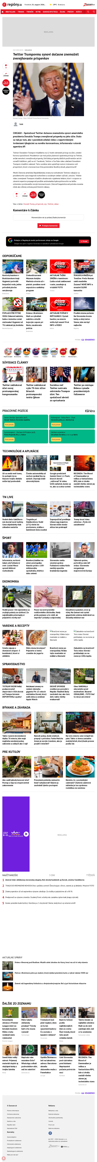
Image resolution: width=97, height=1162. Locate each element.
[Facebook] (50, 1133)
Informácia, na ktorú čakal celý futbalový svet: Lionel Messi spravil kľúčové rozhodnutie (11, 565)
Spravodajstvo (11, 1137)
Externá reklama (53, 1114)
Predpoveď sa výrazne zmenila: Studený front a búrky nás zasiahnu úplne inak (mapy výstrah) (41, 897)
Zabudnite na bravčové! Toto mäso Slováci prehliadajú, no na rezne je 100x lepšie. (84, 652)
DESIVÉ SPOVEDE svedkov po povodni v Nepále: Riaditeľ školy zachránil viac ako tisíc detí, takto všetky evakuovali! (60, 693)
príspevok (39, 204)
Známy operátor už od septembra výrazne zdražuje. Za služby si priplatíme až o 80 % (38, 891)
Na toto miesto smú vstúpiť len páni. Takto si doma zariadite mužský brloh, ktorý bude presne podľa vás (80, 740)
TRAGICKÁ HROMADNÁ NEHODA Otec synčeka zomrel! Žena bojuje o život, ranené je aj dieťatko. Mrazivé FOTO (49, 885)
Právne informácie (13, 1110)
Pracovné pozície (15, 411)
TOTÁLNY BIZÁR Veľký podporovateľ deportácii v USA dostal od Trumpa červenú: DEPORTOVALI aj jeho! (12, 691)
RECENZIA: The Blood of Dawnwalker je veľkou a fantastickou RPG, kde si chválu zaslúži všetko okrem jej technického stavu (84, 480)
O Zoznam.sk (12, 1106)
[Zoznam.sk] (54, 1147)
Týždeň (90, 875)
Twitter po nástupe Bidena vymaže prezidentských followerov (83, 390)
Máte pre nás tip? (12, 1155)
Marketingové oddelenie (15, 1151)
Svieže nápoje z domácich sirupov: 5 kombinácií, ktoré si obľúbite (11, 652)
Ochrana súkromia (13, 1114)
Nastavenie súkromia (14, 1118)
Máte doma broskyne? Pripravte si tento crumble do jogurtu (36, 651)
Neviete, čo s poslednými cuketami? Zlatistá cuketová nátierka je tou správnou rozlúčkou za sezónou (78, 784)
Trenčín (29, 12)
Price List (51, 1125)
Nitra (38, 12)
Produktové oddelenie (14, 1140)
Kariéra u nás (11, 1121)
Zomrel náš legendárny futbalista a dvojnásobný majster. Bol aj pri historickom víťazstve (50, 983)
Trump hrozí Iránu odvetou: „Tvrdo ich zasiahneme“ (82, 522)
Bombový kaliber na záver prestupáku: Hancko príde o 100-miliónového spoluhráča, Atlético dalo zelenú (35, 567)
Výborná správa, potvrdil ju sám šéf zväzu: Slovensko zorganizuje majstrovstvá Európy (83, 565)
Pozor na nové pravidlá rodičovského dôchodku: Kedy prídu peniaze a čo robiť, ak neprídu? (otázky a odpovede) (47, 614)
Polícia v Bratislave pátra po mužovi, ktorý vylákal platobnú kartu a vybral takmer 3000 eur (51, 973)
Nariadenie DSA (12, 1128)
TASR (21, 124)
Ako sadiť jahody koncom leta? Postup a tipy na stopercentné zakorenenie (15, 783)
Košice (79, 12)
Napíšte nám (11, 1125)
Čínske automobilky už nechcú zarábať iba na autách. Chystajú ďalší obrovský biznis (36, 477)
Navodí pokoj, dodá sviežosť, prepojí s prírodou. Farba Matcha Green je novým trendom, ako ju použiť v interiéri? (48, 740)
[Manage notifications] (4, 1158)
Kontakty (10, 1132)
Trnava (21, 12)
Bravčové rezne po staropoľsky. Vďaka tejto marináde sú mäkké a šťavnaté (58, 652)
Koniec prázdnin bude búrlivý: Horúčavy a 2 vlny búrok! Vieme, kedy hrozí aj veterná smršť (40, 903)
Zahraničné (28, 50)
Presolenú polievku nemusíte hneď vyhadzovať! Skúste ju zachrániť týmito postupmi (47, 783)
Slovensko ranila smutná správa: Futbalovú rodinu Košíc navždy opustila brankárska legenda (60, 565)
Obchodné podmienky (55, 1118)
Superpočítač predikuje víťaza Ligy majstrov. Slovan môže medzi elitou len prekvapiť (60, 523)
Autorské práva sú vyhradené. (58, 1141)
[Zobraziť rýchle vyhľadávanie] (88, 11)
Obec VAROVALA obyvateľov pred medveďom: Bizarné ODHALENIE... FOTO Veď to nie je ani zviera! (84, 691)
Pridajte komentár (50, 225)
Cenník (50, 1121)
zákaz (56, 204)
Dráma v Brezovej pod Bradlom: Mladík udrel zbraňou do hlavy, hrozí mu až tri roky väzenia (51, 962)
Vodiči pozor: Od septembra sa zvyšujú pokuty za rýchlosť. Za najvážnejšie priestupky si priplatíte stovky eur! (16, 614)
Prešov (70, 12)
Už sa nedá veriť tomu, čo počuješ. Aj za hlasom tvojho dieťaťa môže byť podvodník (12, 477)
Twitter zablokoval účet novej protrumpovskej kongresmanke (12, 390)
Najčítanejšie (10, 875)
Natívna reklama (53, 1128)
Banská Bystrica (50, 12)
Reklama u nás (53, 1110)
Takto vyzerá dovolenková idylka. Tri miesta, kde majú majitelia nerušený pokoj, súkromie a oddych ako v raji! (15, 740)
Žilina (62, 12)
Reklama (51, 1106)
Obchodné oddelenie (14, 1144)
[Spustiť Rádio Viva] (15, 832)
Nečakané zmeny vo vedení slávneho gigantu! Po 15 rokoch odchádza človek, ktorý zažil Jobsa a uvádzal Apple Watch (36, 693)
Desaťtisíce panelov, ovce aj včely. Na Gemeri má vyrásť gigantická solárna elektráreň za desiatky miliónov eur (80, 614)
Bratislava (10, 12)
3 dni (52, 875)
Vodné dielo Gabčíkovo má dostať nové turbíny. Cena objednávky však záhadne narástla (12, 523)
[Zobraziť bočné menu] (93, 11)
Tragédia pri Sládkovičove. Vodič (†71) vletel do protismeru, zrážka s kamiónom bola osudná (36, 524)
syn (45, 204)
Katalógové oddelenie (14, 1148)
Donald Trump (29, 204)
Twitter (50, 204)
